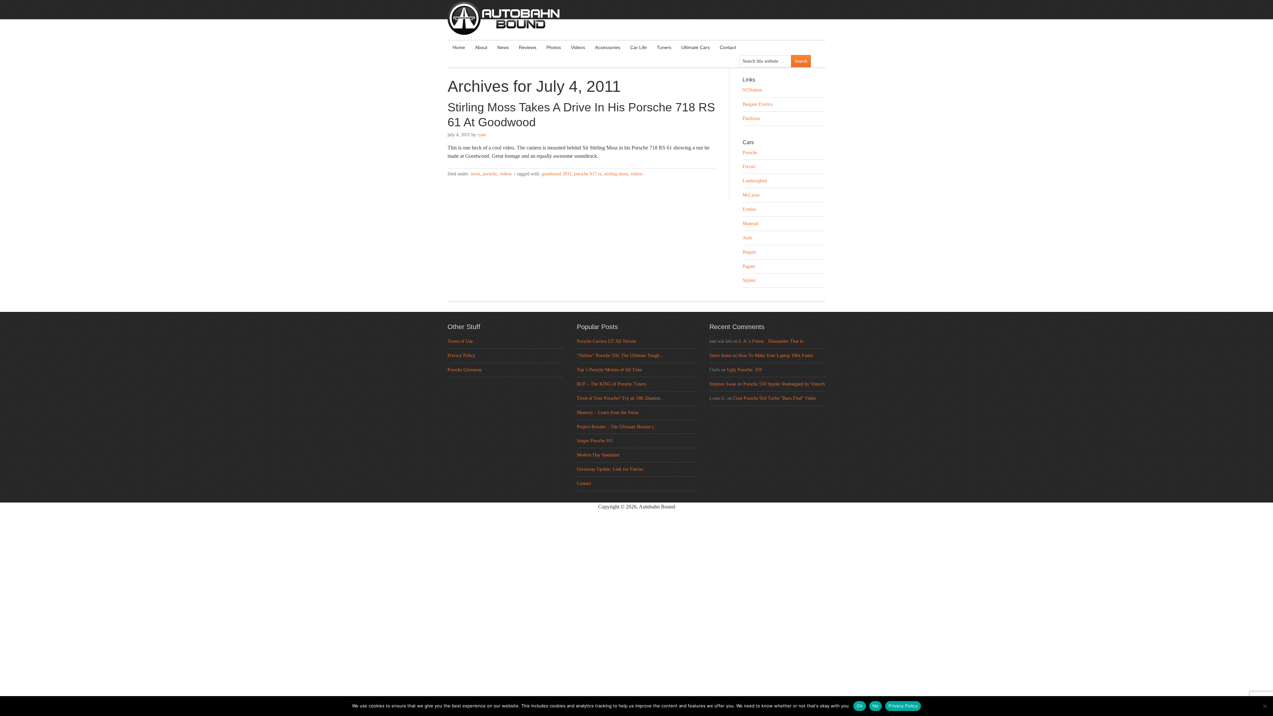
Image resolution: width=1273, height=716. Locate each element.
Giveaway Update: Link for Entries (610, 469)
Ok (860, 705)
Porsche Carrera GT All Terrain (606, 341)
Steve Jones (720, 355)
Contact (728, 47)
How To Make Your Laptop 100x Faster (775, 355)
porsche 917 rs (587, 173)
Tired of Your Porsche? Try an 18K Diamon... (620, 398)
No (876, 705)
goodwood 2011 (557, 173)
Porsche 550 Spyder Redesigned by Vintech (784, 384)
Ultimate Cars (695, 47)
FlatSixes (751, 118)
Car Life (638, 47)
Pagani (749, 266)
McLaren (751, 195)
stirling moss (616, 173)
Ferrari (749, 166)
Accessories (607, 47)
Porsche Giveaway (465, 369)
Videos (578, 47)
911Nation (752, 90)
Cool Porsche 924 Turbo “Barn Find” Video (774, 398)
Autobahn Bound (647, 24)
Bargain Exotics (757, 104)
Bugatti (749, 252)
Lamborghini (755, 180)
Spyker (749, 280)
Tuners (664, 47)
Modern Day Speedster (598, 454)
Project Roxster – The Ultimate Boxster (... (617, 426)
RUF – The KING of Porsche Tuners (611, 384)
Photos (553, 47)
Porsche (490, 173)
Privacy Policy (461, 355)
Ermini (749, 209)
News (503, 47)
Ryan (481, 134)
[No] (1264, 706)
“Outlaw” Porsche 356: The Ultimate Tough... (620, 355)
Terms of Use (460, 341)
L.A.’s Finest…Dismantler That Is (771, 341)
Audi (747, 237)
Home (459, 47)
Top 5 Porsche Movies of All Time (609, 369)
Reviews (527, 47)
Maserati (750, 223)
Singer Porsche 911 (595, 440)
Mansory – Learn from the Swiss (607, 412)
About (481, 47)
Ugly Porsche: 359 (744, 369)
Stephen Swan (722, 384)
